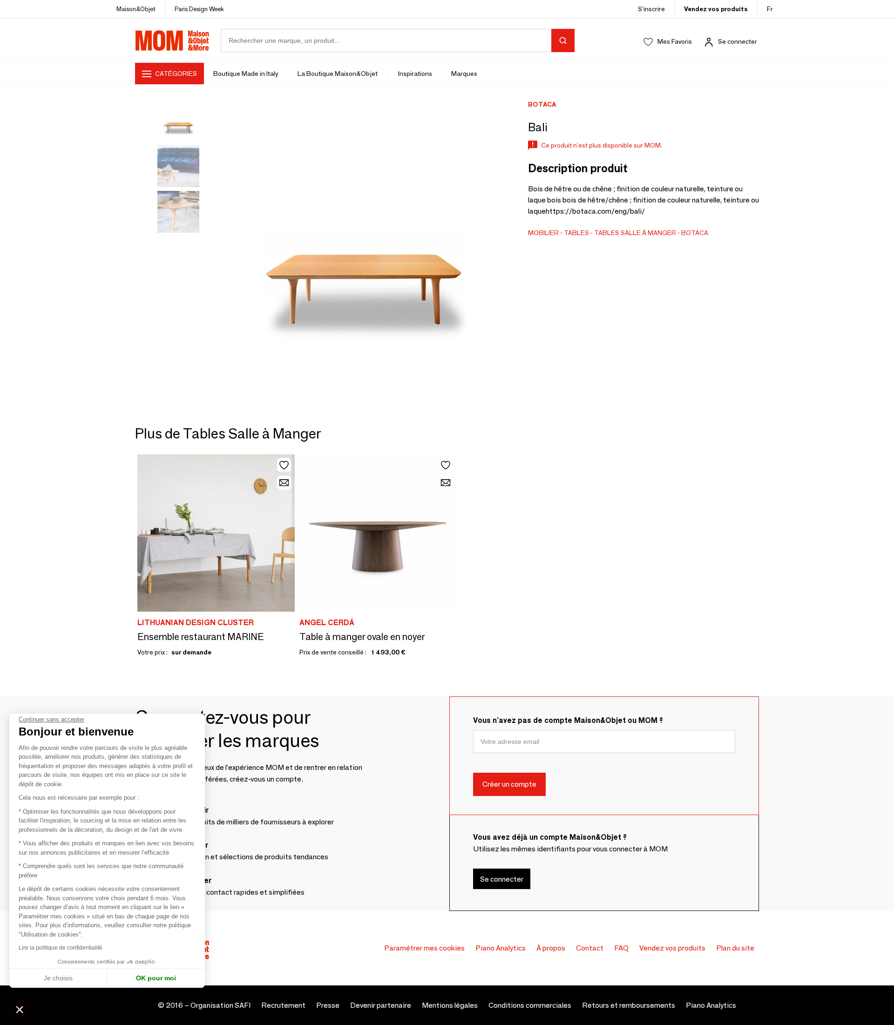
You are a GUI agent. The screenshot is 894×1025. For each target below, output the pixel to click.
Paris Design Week (199, 9)
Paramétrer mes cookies (424, 948)
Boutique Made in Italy (245, 73)
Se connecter (737, 41)
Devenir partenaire (380, 1005)
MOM (172, 40)
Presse (327, 1005)
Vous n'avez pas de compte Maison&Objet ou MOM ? (568, 720)
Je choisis (58, 978)
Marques (464, 73)
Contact (589, 948)
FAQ (621, 948)
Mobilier (543, 233)
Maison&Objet (136, 9)
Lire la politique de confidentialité (60, 947)
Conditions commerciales (529, 1005)
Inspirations (415, 73)
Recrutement (283, 1005)
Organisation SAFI (220, 1005)
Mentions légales (450, 1005)
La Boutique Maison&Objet (338, 73)
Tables (576, 233)
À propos (550, 948)
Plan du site (735, 948)
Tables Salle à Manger (635, 233)
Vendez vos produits (716, 9)
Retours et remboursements (628, 1005)
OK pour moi (156, 978)
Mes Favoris (674, 41)
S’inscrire (651, 9)
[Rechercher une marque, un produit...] (563, 40)
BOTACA (694, 233)
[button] (19, 1009)
